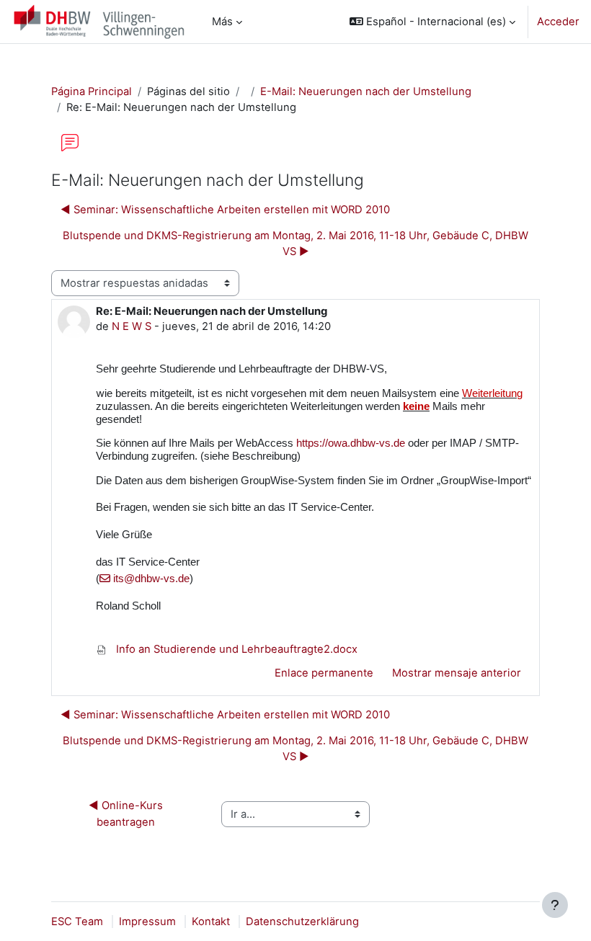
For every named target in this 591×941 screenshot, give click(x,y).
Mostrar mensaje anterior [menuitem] (456, 672)
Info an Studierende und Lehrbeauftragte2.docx (235, 649)
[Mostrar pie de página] (555, 905)
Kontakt (211, 921)
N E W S (131, 326)
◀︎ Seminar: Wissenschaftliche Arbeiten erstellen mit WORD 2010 (225, 209)
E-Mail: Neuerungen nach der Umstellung (365, 91)
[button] (432, 21)
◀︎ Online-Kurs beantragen (127, 813)
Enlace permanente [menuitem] (324, 672)
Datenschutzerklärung (302, 921)
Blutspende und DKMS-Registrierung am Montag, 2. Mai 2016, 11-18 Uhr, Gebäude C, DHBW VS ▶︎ (295, 243)
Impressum (147, 921)
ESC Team (77, 921)
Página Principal (91, 91)
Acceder (558, 21)
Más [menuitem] (222, 21)
